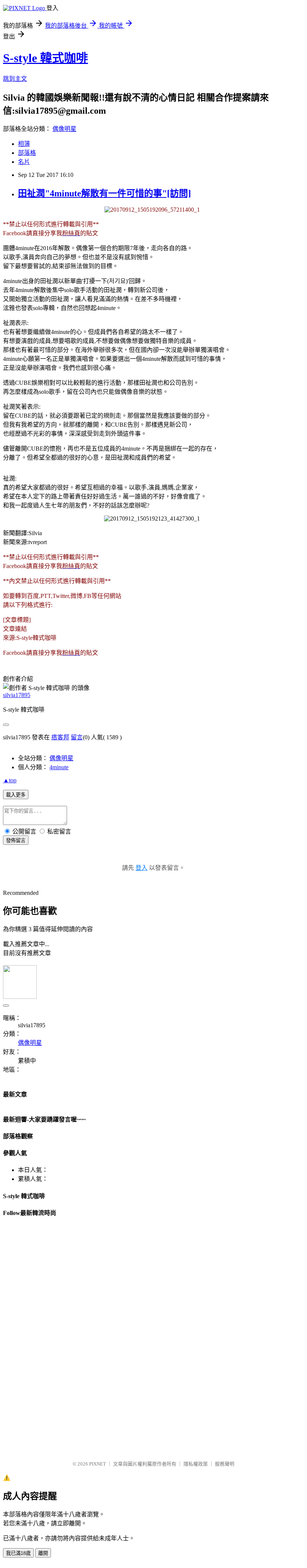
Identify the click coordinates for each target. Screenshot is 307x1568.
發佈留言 (15, 840)
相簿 (24, 144)
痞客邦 (60, 737)
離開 (43, 1553)
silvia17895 (16, 695)
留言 (77, 737)
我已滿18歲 (18, 1553)
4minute (59, 767)
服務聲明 (224, 1464)
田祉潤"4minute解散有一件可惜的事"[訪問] (104, 193)
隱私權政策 (195, 1464)
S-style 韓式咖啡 (45, 58)
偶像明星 (64, 129)
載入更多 (15, 795)
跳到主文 (15, 79)
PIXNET (97, 1464)
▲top (9, 780)
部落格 (27, 153)
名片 (24, 162)
